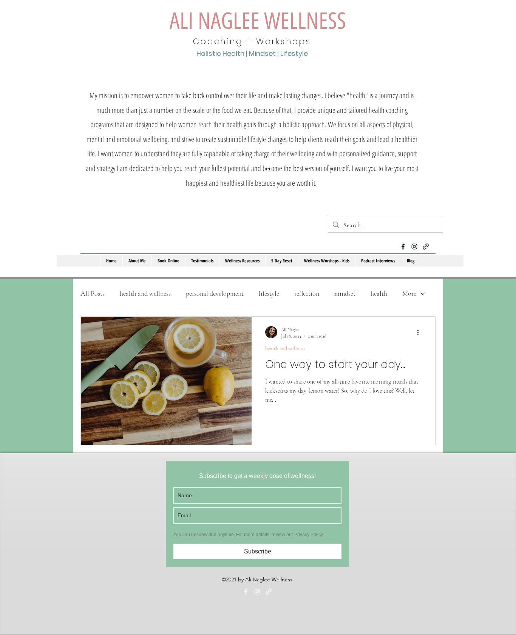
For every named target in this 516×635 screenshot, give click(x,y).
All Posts (92, 293)
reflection (306, 293)
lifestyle (269, 293)
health (379, 293)
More (409, 293)
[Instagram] (414, 246)
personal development (215, 293)
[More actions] (420, 332)
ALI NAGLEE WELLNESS (258, 20)
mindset (344, 293)
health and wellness (145, 293)
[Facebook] (403, 246)
